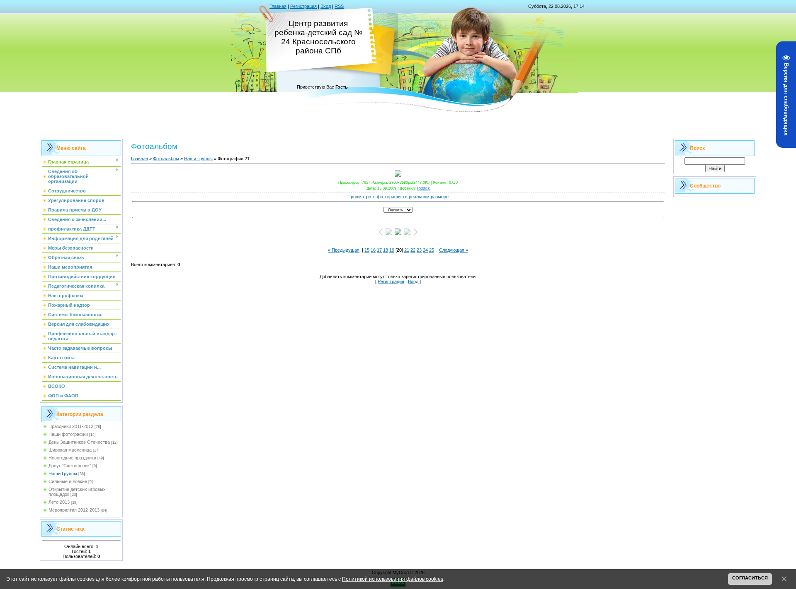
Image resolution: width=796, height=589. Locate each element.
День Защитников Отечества (79, 442)
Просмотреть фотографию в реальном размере (398, 196)
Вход (325, 6)
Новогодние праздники (72, 457)
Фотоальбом (166, 158)
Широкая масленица (70, 449)
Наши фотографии (68, 434)
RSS (339, 6)
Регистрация (303, 6)
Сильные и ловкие (68, 481)
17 (379, 250)
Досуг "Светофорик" (70, 465)
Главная (277, 6)
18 (385, 250)
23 (419, 250)
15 (366, 250)
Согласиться (750, 577)
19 (391, 250)
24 (425, 250)
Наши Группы (63, 473)
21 (406, 250)
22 (412, 250)
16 (373, 250)
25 (431, 250)
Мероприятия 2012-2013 (74, 509)
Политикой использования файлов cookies (392, 579)
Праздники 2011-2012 (71, 426)
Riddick (423, 188)
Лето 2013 (59, 502)
